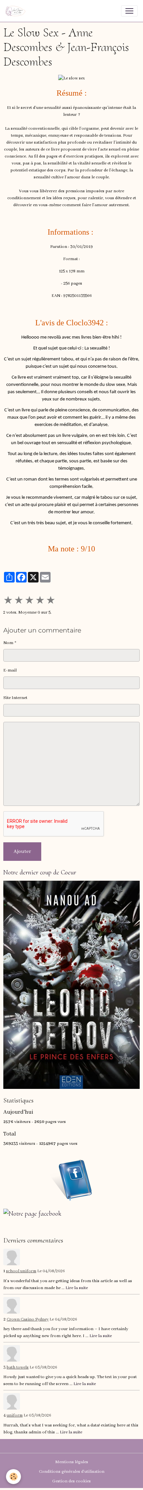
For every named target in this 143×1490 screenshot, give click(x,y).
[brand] (16, 11)
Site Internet (15, 698)
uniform (15, 1415)
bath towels (18, 1367)
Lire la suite (77, 1288)
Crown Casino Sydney (28, 1319)
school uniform (21, 1271)
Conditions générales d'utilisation (71, 1471)
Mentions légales (71, 1462)
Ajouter (22, 852)
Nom (8, 643)
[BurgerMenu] (129, 11)
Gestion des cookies (71, 1481)
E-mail (10, 670)
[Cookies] (13, 1476)
